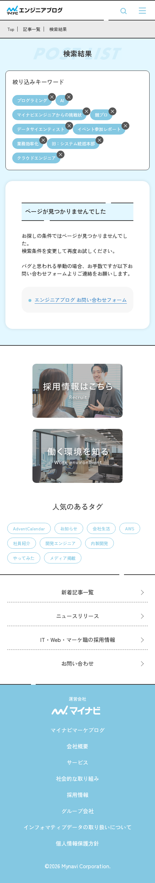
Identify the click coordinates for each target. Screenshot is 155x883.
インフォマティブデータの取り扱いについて (77, 827)
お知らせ (69, 528)
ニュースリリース (77, 616)
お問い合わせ (77, 663)
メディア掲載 (63, 558)
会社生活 (101, 528)
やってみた (24, 558)
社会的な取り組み (77, 778)
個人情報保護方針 (77, 843)
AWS (129, 528)
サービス (77, 762)
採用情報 (77, 794)
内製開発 (99, 543)
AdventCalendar (29, 528)
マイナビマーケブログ (77, 730)
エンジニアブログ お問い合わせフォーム (81, 299)
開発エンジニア (60, 543)
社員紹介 (21, 543)
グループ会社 (77, 811)
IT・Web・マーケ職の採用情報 (77, 639)
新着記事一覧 (77, 592)
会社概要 (77, 746)
